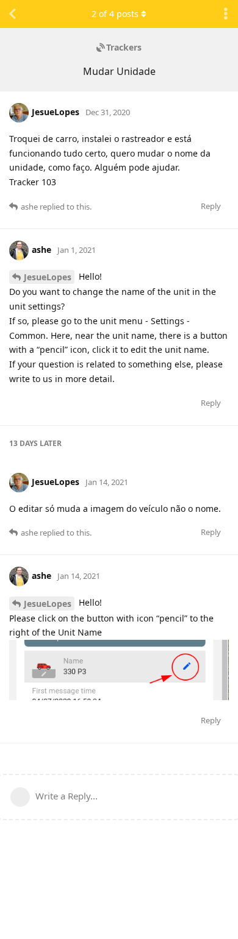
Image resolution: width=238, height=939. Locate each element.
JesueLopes (47, 277)
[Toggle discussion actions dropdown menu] (226, 14)
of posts (115, 13)
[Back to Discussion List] (12, 14)
